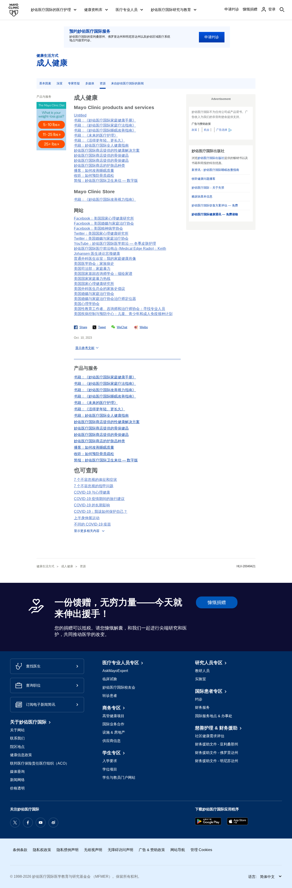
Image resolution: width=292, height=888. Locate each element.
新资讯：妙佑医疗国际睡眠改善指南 (215, 170)
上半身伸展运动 (86, 518)
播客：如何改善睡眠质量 (94, 170)
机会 (206, 129)
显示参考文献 (84, 348)
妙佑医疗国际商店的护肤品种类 (99, 165)
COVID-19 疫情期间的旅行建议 (99, 499)
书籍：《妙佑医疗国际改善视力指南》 (105, 199)
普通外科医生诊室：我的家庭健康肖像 (105, 258)
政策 (194, 129)
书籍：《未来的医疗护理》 (96, 135)
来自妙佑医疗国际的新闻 (127, 83)
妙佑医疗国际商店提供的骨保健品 (101, 155)
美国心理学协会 (86, 304)
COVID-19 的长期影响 (92, 505)
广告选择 (221, 129)
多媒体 (89, 83)
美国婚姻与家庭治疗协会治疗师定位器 (105, 299)
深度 (60, 83)
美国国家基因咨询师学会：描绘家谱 (103, 274)
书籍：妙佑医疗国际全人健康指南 (101, 145)
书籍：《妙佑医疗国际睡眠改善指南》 (105, 130)
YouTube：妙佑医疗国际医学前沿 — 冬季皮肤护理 (115, 243)
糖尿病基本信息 (202, 196)
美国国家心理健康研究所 (94, 284)
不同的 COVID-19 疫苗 (92, 524)
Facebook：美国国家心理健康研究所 (104, 218)
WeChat (122, 327)
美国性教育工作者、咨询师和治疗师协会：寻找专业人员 (119, 309)
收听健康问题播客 (203, 178)
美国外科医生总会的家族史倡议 (99, 289)
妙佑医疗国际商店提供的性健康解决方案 (107, 150)
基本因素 (45, 83)
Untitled (80, 115)
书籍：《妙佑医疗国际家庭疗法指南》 (105, 125)
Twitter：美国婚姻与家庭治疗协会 (101, 238)
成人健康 (52, 62)
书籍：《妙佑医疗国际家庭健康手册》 (105, 120)
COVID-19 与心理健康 (92, 492)
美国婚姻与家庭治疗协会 (94, 294)
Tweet (102, 327)
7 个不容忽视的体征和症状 (95, 480)
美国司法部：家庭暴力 (92, 269)
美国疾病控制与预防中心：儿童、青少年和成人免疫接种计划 (123, 314)
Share (83, 327)
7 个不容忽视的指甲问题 (93, 486)
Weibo (144, 327)
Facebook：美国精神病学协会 (98, 228)
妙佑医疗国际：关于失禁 (208, 187)
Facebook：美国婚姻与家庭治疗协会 (104, 223)
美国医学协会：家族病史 (94, 264)
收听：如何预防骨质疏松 (94, 175)
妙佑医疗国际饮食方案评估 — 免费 (215, 205)
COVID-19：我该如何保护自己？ (100, 511)
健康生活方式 (47, 55)
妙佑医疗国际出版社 (211, 158)
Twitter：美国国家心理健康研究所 (101, 233)
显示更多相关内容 (86, 531)
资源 (103, 83)
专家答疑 (74, 83)
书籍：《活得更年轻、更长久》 (99, 140)
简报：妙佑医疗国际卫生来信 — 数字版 (106, 180)
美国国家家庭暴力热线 (92, 279)
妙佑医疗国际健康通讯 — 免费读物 (215, 214)
